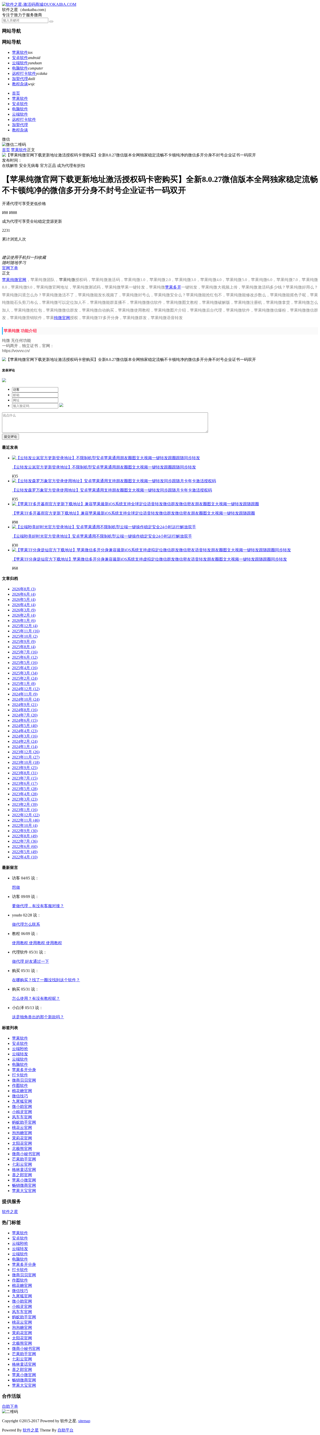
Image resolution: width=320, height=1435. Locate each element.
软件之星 (10, 1212)
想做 (16, 887)
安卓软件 (20, 58)
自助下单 (10, 1406)
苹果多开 (173, 287)
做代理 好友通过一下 (30, 961)
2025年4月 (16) (25, 668)
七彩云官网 (22, 1164)
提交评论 (10, 436)
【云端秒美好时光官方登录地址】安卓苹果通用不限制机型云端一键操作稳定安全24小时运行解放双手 (102, 536)
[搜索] (51, 21)
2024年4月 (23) (25, 731)
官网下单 (10, 268)
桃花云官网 (22, 1127)
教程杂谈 (20, 84)
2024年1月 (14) (25, 747)
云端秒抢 (20, 1049)
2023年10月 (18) (26, 762)
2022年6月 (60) (25, 846)
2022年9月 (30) (25, 831)
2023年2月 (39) (25, 804)
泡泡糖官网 (22, 1133)
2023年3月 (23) (25, 799)
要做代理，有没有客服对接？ (38, 906)
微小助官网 (22, 1106)
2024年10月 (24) (26, 699)
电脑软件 (20, 68)
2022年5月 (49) (25, 852)
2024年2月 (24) (25, 741)
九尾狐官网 (22, 1101)
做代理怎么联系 (26, 924)
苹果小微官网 (24, 1180)
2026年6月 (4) (24, 594)
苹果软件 (20, 52)
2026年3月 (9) (24, 610)
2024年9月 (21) (25, 704)
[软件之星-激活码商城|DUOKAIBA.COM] (39, 4)
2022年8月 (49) (25, 836)
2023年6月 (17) (25, 783)
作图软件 (20, 1085)
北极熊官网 (22, 1148)
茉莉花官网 (22, 1138)
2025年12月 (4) (25, 626)
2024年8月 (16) (25, 710)
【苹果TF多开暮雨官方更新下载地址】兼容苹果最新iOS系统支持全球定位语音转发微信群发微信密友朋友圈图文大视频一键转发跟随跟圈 (133, 513)
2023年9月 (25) (25, 768)
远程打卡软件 (24, 73)
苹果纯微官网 (14, 280)
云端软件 (20, 63)
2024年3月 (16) (25, 736)
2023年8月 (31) (25, 773)
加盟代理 (20, 79)
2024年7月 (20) (25, 715)
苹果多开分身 (24, 1070)
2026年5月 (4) (24, 599)
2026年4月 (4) (24, 605)
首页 (16, 93)
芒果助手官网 (24, 1159)
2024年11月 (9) (25, 694)
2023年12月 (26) (26, 752)
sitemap (84, 1421)
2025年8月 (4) (24, 647)
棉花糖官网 (22, 1091)
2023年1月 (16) (25, 810)
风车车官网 (22, 1117)
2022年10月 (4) (25, 825)
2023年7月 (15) (25, 778)
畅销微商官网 (24, 1185)
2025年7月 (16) (25, 652)
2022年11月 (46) (26, 820)
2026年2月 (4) (24, 615)
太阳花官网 (22, 1143)
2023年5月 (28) (25, 789)
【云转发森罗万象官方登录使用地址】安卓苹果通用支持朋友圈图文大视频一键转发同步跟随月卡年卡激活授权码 (112, 490)
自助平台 (66, 1430)
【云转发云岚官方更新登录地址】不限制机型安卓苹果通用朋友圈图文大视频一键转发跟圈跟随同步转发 (104, 467)
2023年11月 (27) (26, 757)
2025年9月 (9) (24, 641)
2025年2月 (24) (25, 678)
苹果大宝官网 (24, 1190)
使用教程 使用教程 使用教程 (37, 943)
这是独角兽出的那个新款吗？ (38, 1017)
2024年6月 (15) (25, 720)
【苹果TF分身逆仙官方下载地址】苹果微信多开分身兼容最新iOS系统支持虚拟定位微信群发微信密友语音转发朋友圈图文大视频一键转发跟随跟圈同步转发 (149, 559)
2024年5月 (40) (25, 726)
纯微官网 (62, 318)
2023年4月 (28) (25, 794)
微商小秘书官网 (26, 1154)
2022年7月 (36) (25, 841)
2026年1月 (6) (24, 620)
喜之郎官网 (22, 1175)
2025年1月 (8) (24, 683)
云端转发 (20, 1054)
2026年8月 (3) (24, 589)
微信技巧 (20, 1096)
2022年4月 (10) (25, 857)
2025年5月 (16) (25, 662)
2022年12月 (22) (26, 815)
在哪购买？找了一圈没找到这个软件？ (46, 980)
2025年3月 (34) (25, 673)
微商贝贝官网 (24, 1080)
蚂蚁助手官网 (24, 1122)
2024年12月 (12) (26, 689)
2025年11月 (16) (26, 631)
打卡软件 (20, 1075)
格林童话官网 (24, 1169)
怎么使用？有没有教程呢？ (36, 998)
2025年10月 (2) (25, 636)
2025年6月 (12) (25, 657)
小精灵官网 (22, 1112)
